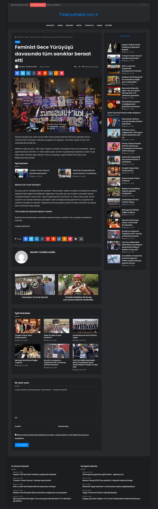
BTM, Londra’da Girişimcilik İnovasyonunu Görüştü (65, 5)
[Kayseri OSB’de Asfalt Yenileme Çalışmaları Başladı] (113, 48)
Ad (16, 418)
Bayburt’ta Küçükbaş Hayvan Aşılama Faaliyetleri (131, 191)
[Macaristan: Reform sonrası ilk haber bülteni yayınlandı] (113, 122)
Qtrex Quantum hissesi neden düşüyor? (124, 113)
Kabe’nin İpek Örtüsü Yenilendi (52, 336)
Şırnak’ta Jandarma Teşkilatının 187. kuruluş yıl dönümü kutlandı (55, 362)
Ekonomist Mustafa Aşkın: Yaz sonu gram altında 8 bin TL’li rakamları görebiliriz (131, 92)
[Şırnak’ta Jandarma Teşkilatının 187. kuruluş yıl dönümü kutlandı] (56, 351)
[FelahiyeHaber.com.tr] (79, 14)
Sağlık (79, 25)
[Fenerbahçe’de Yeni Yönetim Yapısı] (85, 326)
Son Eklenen (125, 36)
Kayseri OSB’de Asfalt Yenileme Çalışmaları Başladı (131, 47)
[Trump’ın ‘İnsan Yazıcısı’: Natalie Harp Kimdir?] (21, 173)
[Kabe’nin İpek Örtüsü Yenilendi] (56, 326)
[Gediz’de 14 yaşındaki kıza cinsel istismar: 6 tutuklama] (64, 173)
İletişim (108, 25)
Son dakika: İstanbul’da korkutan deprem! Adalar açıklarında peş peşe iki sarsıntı (132, 259)
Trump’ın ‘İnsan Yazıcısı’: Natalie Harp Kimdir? (132, 57)
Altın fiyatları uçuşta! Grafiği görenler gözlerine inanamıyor (131, 104)
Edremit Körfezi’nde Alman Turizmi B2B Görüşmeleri (130, 222)
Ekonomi (69, 25)
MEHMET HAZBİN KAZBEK (28, 67)
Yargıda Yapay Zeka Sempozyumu (23, 336)
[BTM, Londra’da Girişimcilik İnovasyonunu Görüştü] (113, 69)
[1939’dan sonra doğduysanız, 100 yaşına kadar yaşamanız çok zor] (113, 133)
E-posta (18, 426)
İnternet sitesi (63, 426)
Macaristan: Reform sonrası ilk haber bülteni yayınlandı (132, 121)
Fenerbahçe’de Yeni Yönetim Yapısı (85, 336)
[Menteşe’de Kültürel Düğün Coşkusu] (27, 351)
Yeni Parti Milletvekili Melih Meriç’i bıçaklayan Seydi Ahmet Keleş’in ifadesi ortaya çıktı (85, 363)
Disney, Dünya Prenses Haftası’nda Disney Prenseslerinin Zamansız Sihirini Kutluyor (132, 147)
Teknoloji (89, 25)
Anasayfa (50, 25)
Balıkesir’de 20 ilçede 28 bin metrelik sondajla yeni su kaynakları (132, 79)
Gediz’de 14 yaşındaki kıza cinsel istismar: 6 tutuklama (131, 159)
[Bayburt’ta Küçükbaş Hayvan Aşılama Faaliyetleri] (113, 191)
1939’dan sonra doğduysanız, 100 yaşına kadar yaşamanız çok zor (132, 133)
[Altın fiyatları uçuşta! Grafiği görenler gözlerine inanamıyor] (113, 105)
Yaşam (99, 25)
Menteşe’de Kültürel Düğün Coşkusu (26, 361)
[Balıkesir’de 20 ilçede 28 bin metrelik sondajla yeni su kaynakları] (113, 80)
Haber (60, 25)
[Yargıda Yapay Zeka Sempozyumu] (27, 326)
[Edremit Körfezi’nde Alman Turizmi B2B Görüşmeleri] (113, 223)
